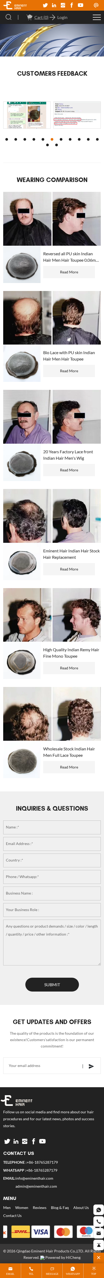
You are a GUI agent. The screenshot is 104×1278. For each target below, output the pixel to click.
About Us (81, 1208)
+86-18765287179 (42, 1162)
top (93, 1273)
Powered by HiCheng (63, 1257)
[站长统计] (42, 1257)
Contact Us (12, 1216)
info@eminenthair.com (34, 1178)
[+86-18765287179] (98, 1209)
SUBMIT (52, 984)
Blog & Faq (60, 1208)
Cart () (41, 17)
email (10, 1273)
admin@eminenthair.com (36, 1186)
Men (7, 1208)
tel (31, 1273)
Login (62, 17)
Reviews (39, 1208)
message (52, 1273)
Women (21, 1208)
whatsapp (73, 1273)
